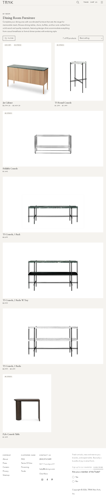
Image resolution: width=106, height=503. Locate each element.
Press (5, 463)
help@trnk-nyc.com (47, 469)
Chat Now (43, 474)
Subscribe (98, 467)
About (5, 459)
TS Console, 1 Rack (11, 234)
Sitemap (6, 475)
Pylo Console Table (11, 434)
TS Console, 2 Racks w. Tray (15, 300)
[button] (78, 2)
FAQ (23, 459)
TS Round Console (63, 103)
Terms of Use (26, 463)
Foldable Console (10, 169)
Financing (25, 467)
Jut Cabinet (8, 103)
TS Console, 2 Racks (12, 366)
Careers (6, 467)
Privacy (5, 471)
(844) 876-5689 (45, 459)
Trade (86, 2)
